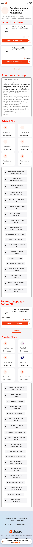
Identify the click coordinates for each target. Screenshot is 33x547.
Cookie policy (17, 542)
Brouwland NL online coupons (16, 269)
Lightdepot (7, 146)
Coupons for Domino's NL (16, 200)
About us (8, 524)
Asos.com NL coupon (16, 451)
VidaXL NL (23, 348)
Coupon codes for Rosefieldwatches (16, 193)
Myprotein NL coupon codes (16, 283)
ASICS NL (23, 362)
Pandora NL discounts (16, 234)
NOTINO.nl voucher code (16, 290)
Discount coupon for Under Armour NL (16, 462)
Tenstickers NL (8, 161)
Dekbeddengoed (26, 161)
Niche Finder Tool (17, 520)
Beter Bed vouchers (16, 413)
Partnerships (22, 518)
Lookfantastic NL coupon (16, 276)
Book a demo (11, 518)
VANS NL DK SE (9, 377)
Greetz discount (16, 494)
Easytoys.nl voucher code (16, 419)
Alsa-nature (7, 132)
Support (25, 524)
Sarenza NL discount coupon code (16, 388)
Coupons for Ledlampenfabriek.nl (16, 179)
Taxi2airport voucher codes (16, 426)
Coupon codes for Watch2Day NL (16, 488)
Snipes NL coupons (16, 401)
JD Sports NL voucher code (16, 221)
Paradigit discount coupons (16, 395)
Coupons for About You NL (16, 207)
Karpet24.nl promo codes (16, 186)
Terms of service (27, 535)
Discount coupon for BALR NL (16, 214)
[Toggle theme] (30, 3)
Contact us (17, 524)
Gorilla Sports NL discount (16, 469)
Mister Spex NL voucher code (16, 438)
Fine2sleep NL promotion (16, 500)
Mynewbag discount (16, 482)
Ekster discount (16, 258)
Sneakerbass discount (16, 239)
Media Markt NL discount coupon (16, 228)
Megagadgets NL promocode (16, 407)
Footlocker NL (8, 362)
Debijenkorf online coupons (16, 252)
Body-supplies (25, 377)
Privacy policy (18, 535)
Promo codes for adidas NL (16, 245)
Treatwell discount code (16, 432)
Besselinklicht (24, 146)
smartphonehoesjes (10, 348)
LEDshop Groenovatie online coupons (16, 172)
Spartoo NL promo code (16, 456)
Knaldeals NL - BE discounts (16, 476)
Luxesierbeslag (25, 132)
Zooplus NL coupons (16, 263)
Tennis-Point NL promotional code (16, 445)
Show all (16, 69)
